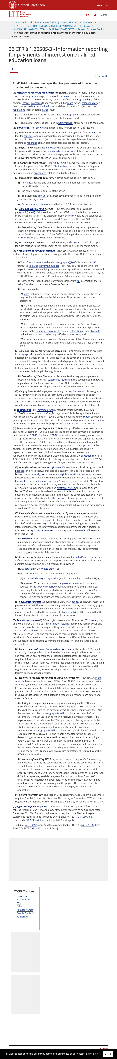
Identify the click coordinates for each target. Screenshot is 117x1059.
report (86, 416)
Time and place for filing (32, 208)
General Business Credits (90, 29)
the (83, 96)
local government (43, 474)
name (28, 182)
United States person (85, 557)
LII (12, 22)
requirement (75, 391)
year (71, 215)
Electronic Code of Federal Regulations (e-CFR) (41, 22)
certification (54, 467)
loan (67, 132)
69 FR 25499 (87, 825)
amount (42, 195)
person (35, 96)
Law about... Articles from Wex (23, 900)
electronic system (66, 487)
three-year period (46, 586)
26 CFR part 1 (34, 820)
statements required (59, 379)
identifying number (49, 265)
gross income (69, 583)
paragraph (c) (71, 114)
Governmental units (30, 601)
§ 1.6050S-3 (84, 816)
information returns (58, 623)
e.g (45, 523)
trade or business (62, 96)
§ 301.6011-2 (78, 242)
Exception (27, 538)
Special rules (24, 409)
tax (78, 280)
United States (48, 568)
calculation (76, 331)
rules (24, 237)
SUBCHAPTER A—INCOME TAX (29, 29)
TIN (84, 182)
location (29, 568)
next (104, 76)
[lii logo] (20, 14)
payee (45, 109)
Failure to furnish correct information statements (46, 649)
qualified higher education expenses (38, 481)
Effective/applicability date (32, 806)
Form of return (58, 162)
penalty (94, 620)
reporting (32, 142)
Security (52, 484)
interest (26, 102)
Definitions (23, 127)
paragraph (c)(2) (64, 262)
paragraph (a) (70, 612)
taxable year (93, 586)
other (92, 132)
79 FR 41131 (36, 828)
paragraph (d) (65, 122)
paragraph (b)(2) (83, 99)
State (26, 294)
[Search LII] (94, 15)
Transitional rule (45, 409)
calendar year (89, 102)
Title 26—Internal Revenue (83, 22)
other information (36, 204)
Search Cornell (102, 5)
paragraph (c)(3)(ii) (25, 212)
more (70, 102)
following (40, 127)
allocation (86, 455)
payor (56, 99)
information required (36, 262)
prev (97, 76)
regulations (19, 109)
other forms (57, 498)
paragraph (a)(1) (71, 423)
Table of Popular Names (25, 908)
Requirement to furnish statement (36, 250)
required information (24, 630)
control (28, 691)
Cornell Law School (31, 4)
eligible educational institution (75, 474)
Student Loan (61, 166)
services (28, 136)
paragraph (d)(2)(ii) (28, 354)
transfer (81, 530)
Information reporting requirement (36, 92)
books (83, 147)
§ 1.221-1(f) (32, 435)
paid (46, 334)
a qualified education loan (61, 151)
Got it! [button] (108, 1054)
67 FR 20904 (31, 825)
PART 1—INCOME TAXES (61, 29)
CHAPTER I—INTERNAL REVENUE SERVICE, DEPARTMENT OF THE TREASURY (53, 25)
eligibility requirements (48, 331)
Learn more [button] (92, 1054)
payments (36, 102)
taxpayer (33, 265)
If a (63, 467)
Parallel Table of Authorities (25, 915)
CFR (14, 68)
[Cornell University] (13, 4)
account (96, 420)
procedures (40, 173)
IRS (94, 262)
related (84, 681)
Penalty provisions (27, 620)
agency (75, 601)
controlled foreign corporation (42, 578)
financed (19, 470)
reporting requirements (43, 530)
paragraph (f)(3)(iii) (54, 713)
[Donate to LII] (87, 15)
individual (51, 147)
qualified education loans (40, 106)
